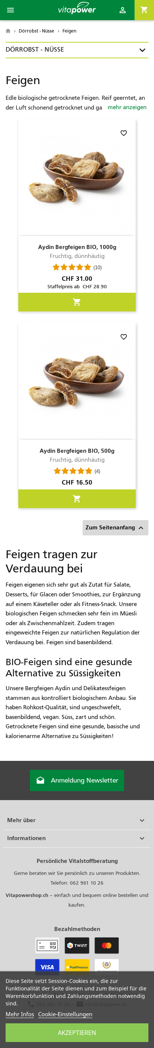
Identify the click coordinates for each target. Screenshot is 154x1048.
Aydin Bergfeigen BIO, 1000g (77, 247)
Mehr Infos (20, 1014)
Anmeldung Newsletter (77, 780)
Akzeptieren (77, 1033)
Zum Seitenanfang (115, 527)
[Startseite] (9, 31)
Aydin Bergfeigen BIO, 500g (77, 450)
